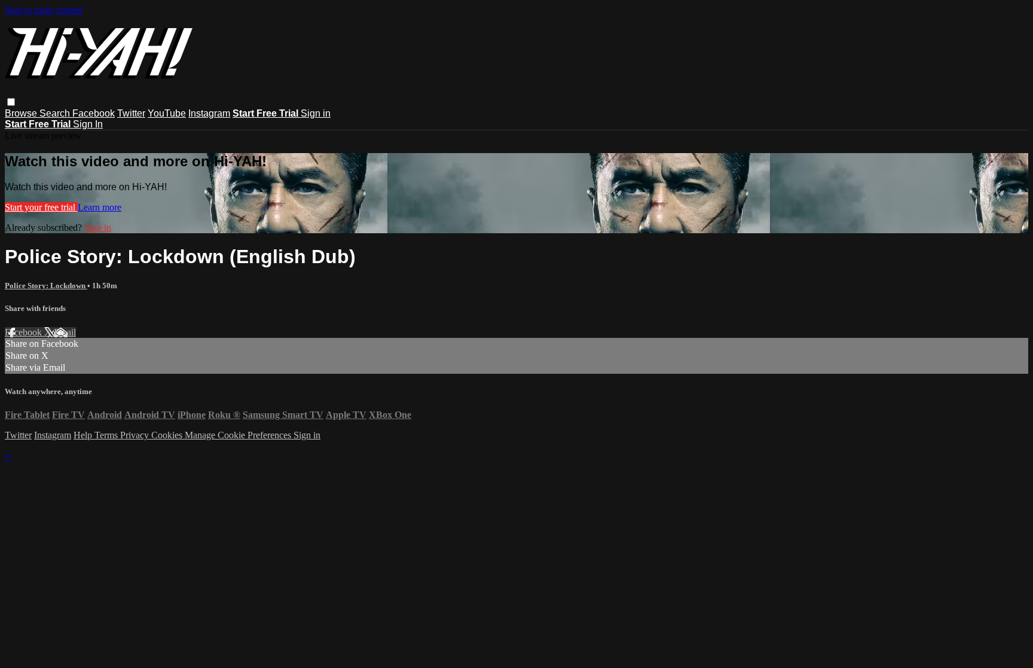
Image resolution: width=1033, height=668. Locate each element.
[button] (11, 102)
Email (65, 332)
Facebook (93, 113)
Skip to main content (43, 10)
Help (84, 435)
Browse (22, 113)
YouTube (167, 113)
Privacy (135, 435)
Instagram (209, 113)
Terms (107, 435)
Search (55, 113)
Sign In (88, 124)
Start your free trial (41, 207)
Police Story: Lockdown (46, 285)
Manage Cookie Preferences (239, 435)
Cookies (168, 435)
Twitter (131, 113)
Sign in (316, 113)
